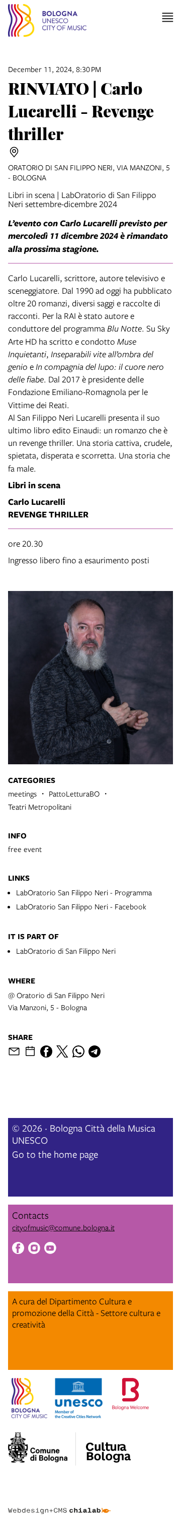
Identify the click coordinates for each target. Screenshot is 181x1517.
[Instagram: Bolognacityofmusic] (34, 1249)
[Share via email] (14, 1051)
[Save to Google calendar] (30, 1051)
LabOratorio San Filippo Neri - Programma (84, 892)
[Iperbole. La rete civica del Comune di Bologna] (42, 1449)
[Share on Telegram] (94, 1051)
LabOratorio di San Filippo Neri (66, 951)
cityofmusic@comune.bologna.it (63, 1227)
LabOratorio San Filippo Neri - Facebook (81, 906)
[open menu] (167, 17)
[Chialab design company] (59, 1503)
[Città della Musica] (108, 1446)
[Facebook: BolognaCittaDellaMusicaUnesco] (18, 1249)
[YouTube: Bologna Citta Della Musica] (50, 1249)
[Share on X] (62, 1051)
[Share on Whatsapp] (78, 1051)
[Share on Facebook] (46, 1051)
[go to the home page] (47, 22)
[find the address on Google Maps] (14, 152)
